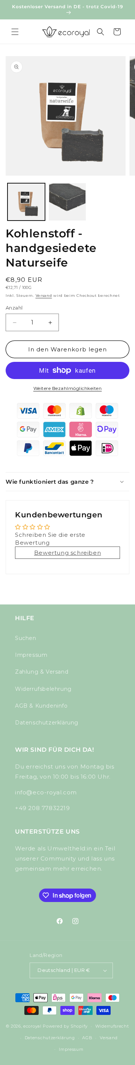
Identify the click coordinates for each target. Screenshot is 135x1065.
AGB (87, 1037)
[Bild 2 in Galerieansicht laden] (67, 202)
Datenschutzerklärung (46, 722)
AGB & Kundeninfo (41, 705)
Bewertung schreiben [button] (67, 552)
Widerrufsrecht (112, 1026)
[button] (15, 32)
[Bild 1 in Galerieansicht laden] (26, 202)
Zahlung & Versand (41, 671)
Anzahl (14, 308)
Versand (44, 295)
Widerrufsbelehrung (43, 689)
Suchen (25, 638)
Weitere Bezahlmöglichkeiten (67, 388)
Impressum (31, 655)
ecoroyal (32, 1026)
